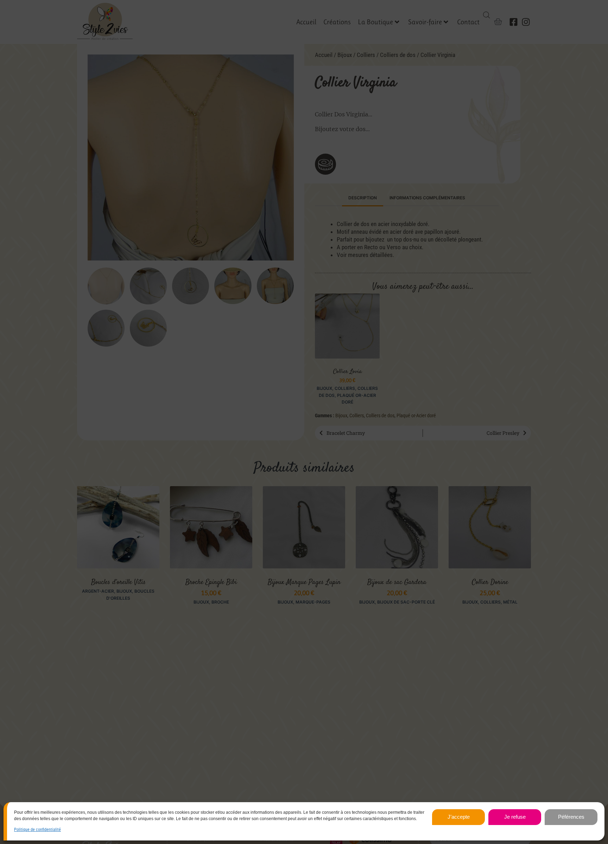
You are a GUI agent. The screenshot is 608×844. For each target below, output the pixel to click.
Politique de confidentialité (37, 829)
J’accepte (459, 817)
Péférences (571, 817)
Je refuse (515, 817)
